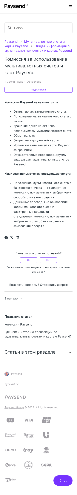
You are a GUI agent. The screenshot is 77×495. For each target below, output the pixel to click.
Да (28, 260)
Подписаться (38, 89)
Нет (48, 260)
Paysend (11, 41)
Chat (63, 480)
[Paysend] (16, 7)
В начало (11, 298)
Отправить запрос (54, 285)
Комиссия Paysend (18, 324)
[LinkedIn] (17, 237)
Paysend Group (14, 407)
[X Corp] (11, 237)
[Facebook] (6, 237)
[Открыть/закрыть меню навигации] (70, 6)
